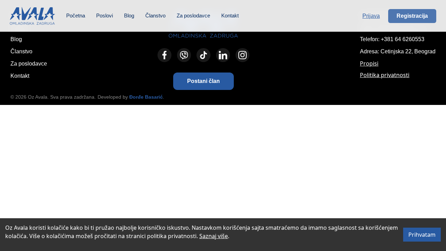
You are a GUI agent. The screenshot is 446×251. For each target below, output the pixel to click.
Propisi (369, 63)
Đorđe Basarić (146, 97)
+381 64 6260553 (402, 39)
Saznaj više (213, 236)
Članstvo (155, 15)
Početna (75, 15)
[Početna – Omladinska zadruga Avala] (32, 16)
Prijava (371, 16)
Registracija (412, 16)
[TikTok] (203, 55)
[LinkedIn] (223, 55)
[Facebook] (164, 55)
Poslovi (104, 15)
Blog (129, 15)
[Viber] (184, 55)
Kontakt (230, 15)
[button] (203, 81)
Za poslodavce (193, 15)
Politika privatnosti (384, 75)
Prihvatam (422, 234)
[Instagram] (242, 55)
